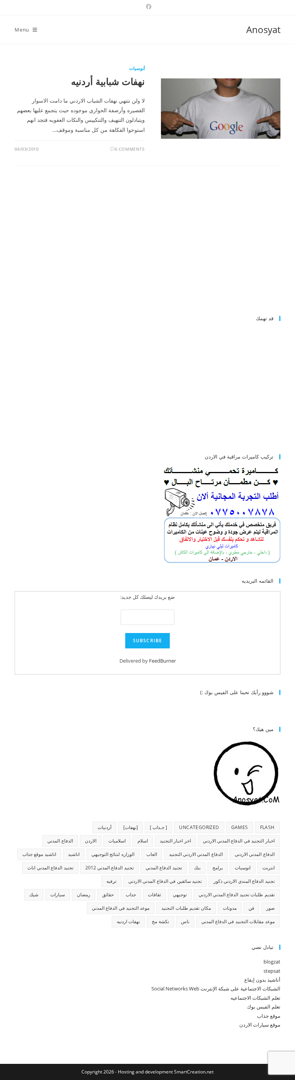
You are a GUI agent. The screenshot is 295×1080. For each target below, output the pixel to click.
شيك (33, 894)
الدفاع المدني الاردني (255, 854)
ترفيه (111, 881)
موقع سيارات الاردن (259, 1024)
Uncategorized (199, 827)
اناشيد (74, 854)
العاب (151, 854)
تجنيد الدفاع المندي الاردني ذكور (244, 881)
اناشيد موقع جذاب (39, 854)
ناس (185, 921)
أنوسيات (137, 68)
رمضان (83, 894)
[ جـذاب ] (158, 827)
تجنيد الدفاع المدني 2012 (109, 867)
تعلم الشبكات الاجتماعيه (255, 997)
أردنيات (104, 827)
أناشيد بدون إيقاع (262, 979)
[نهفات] (130, 827)
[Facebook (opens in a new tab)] (147, 6)
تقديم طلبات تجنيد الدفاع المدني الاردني (237, 894)
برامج (217, 867)
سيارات (57, 894)
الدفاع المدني (60, 840)
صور (270, 908)
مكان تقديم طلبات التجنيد (185, 908)
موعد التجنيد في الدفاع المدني (121, 908)
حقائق (108, 894)
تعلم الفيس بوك (263, 1006)
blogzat (272, 961)
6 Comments (130, 149)
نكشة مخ (160, 921)
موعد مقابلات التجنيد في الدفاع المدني (238, 921)
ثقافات (154, 894)
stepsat (272, 970)
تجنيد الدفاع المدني (164, 867)
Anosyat (263, 29)
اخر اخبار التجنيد (175, 840)
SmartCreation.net (194, 1071)
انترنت (268, 867)
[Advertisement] (215, 243)
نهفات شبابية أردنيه (107, 81)
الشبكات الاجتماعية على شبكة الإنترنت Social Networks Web (215, 988)
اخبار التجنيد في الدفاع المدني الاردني (239, 840)
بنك (197, 867)
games (239, 827)
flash (267, 827)
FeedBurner (162, 660)
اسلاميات (117, 840)
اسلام (143, 840)
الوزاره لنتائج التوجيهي (112, 854)
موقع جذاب (268, 1015)
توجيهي (180, 894)
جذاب (131, 894)
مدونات (230, 908)
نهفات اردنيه (128, 921)
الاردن (90, 840)
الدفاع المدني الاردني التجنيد (196, 854)
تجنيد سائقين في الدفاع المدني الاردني (165, 881)
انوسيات (242, 867)
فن (251, 908)
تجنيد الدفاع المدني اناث (50, 867)
